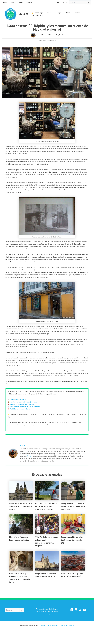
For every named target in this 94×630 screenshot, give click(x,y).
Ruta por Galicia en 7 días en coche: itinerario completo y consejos (46, 506)
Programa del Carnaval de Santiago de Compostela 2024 (72, 540)
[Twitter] (61, 2)
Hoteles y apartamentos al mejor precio (23, 402)
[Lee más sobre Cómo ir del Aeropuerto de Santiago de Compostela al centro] (21, 490)
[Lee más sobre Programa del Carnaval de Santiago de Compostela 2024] (73, 524)
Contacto (71, 625)
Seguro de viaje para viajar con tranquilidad (25, 406)
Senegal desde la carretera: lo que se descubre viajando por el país (73, 506)
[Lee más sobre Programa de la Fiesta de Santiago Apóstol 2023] (47, 560)
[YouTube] (66, 2)
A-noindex (55, 35)
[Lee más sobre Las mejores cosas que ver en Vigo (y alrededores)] (73, 560)
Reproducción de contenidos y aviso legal (53, 625)
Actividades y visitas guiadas (20, 409)
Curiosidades (42, 40)
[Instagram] (63, 2)
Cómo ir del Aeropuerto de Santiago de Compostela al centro (20, 506)
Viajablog (23, 14)
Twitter (29, 456)
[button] (52, 13)
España (61, 35)
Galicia (53, 40)
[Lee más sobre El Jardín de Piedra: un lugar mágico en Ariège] (21, 524)
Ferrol (49, 40)
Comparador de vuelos (18, 399)
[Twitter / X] (80, 609)
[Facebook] (58, 2)
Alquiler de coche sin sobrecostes (22, 404)
